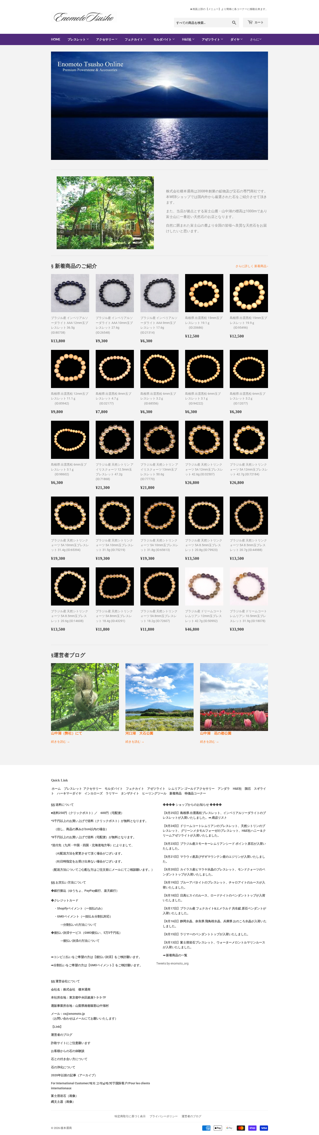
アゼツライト (211, 39)
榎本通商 (66, 1128)
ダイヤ (235, 39)
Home (55, 39)
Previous (60, 106)
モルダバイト (162, 39)
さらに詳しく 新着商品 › (251, 266)
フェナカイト (134, 39)
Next (259, 106)
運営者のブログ (191, 1116)
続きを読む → (60, 741)
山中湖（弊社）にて (66, 733)
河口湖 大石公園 (139, 733)
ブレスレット (76, 39)
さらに (254, 39)
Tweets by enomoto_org (172, 963)
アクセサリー (105, 39)
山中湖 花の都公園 (215, 733)
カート (259, 22)
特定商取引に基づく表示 (130, 1116)
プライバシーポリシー (164, 1116)
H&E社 (187, 39)
